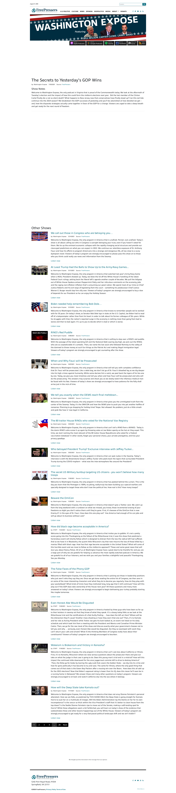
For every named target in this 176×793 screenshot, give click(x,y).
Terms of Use (61, 789)
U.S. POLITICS (65, 11)
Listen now (55, 261)
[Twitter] (135, 11)
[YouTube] (138, 11)
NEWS (82, 11)
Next (65, 725)
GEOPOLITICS (99, 11)
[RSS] (143, 11)
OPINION (89, 11)
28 (59, 725)
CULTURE (75, 11)
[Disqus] (88, 141)
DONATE (123, 11)
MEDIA (107, 11)
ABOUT (115, 11)
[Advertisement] (88, 62)
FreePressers (44, 11)
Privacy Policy (51, 789)
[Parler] (140, 11)
